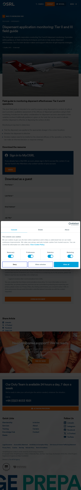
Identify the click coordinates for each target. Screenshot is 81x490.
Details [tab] (40, 230)
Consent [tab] (14, 230)
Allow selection (40, 264)
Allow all (66, 264)
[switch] (30, 256)
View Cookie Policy (37, 244)
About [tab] (67, 230)
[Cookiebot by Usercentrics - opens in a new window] (70, 224)
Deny (14, 264)
